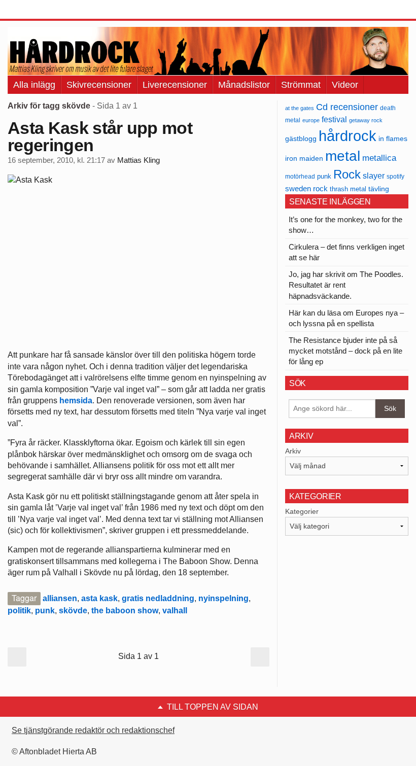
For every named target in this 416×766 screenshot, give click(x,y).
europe (311, 120)
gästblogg (301, 139)
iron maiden (304, 158)
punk (45, 610)
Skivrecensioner (98, 85)
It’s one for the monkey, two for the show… (345, 224)
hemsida (75, 400)
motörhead (300, 176)
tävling (378, 189)
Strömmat (301, 85)
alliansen (60, 598)
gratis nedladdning (158, 598)
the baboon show (124, 610)
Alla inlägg (34, 85)
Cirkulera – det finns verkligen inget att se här (346, 252)
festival (334, 119)
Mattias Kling (138, 160)
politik (19, 610)
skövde (73, 610)
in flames (392, 138)
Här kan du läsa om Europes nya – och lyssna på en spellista (346, 318)
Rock (347, 174)
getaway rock (366, 120)
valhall (174, 610)
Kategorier (302, 511)
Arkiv (293, 451)
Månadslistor (244, 85)
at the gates (299, 108)
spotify (395, 176)
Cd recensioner (347, 106)
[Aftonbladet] (46, 10)
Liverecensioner (175, 85)
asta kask (99, 598)
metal (342, 156)
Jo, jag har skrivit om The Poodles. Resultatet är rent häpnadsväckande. (346, 285)
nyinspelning (223, 598)
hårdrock (347, 135)
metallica (379, 158)
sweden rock (306, 189)
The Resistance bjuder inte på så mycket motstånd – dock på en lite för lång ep (345, 351)
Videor (345, 85)
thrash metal (348, 189)
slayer (374, 175)
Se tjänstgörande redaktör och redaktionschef (93, 730)
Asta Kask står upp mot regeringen (100, 136)
